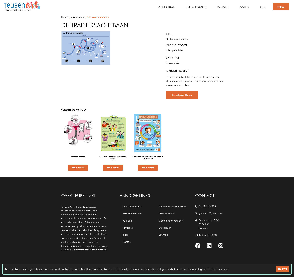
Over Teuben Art (166, 7)
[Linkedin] (209, 245)
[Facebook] (197, 245)
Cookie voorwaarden (171, 220)
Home (64, 17)
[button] (182, 95)
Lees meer (222, 269)
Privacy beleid (167, 213)
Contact (280, 7)
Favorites (244, 7)
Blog (262, 7)
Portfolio (222, 7)
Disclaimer (165, 227)
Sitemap (163, 234)
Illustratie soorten (195, 7)
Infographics (77, 17)
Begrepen (282, 269)
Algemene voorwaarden (172, 206)
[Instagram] (220, 245)
